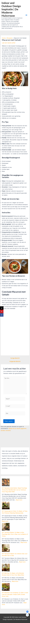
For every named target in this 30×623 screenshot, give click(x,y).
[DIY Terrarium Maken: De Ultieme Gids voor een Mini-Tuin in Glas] (6, 548)
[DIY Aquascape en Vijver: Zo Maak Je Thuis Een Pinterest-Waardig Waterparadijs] (6, 505)
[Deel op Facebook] (1, 315)
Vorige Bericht (15, 358)
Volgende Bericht (15, 361)
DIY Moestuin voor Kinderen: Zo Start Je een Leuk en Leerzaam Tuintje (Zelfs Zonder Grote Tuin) (15, 594)
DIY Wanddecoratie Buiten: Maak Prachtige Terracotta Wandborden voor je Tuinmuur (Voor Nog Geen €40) (14, 489)
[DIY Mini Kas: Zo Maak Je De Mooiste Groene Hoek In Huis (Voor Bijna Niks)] (6, 567)
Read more (19, 500)
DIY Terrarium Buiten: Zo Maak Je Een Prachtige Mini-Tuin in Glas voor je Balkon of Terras (15, 534)
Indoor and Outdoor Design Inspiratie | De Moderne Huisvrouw (11, 9)
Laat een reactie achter (8, 43)
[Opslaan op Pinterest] (1, 311)
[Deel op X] (1, 308)
